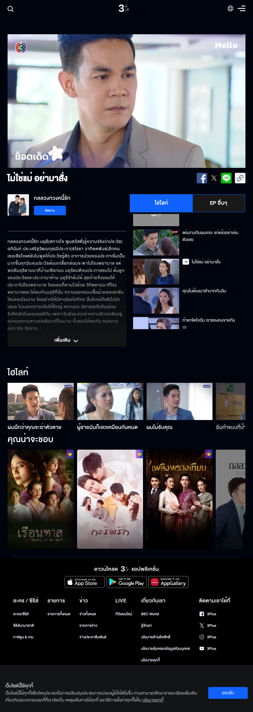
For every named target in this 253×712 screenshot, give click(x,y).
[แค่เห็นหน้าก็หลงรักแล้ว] (110, 499)
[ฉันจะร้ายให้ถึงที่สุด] (41, 499)
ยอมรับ (228, 693)
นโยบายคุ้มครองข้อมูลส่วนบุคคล (165, 649)
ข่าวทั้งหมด (87, 614)
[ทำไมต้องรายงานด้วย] (179, 499)
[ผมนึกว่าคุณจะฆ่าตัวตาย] (41, 401)
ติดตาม (50, 210)
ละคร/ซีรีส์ (21, 614)
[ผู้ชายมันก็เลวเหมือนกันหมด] (110, 401)
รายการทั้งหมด (58, 614)
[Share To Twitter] (214, 178)
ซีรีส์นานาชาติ (23, 625)
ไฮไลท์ (161, 203)
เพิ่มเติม (62, 340)
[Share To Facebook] (202, 178)
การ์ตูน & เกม (23, 637)
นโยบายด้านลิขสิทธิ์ (155, 637)
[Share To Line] (226, 178)
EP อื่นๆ (219, 203)
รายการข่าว (88, 625)
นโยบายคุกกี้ (150, 660)
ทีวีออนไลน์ (124, 614)
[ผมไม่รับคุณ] (180, 401)
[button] (55, 101)
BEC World (150, 614)
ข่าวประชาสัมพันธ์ (92, 637)
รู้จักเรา (146, 625)
